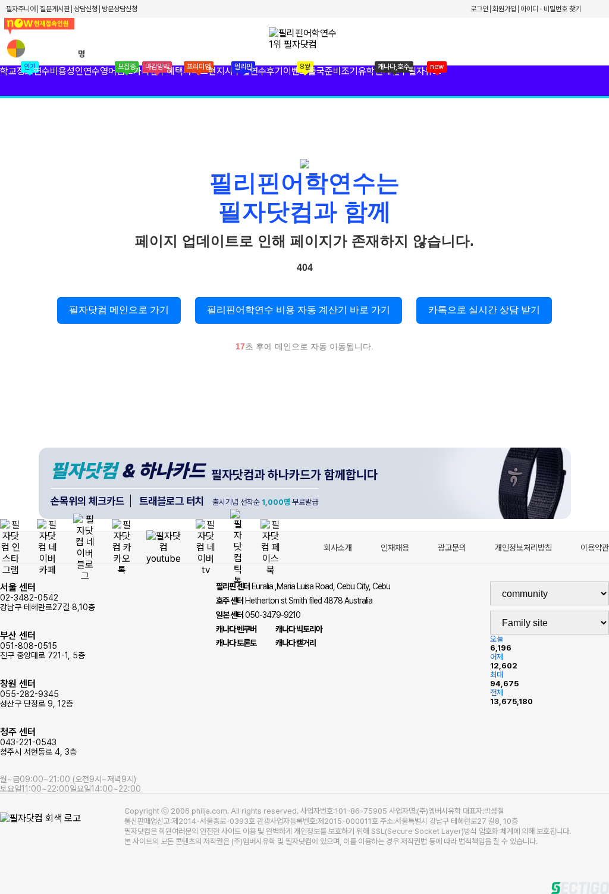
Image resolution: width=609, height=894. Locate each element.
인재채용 (395, 547)
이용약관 (594, 547)
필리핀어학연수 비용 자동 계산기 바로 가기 (298, 310)
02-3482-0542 (47, 597)
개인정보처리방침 (523, 547)
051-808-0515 (42, 645)
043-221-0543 (38, 741)
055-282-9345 (36, 693)
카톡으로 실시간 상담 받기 (484, 310)
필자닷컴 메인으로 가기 (119, 310)
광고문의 (452, 547)
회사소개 (338, 547)
